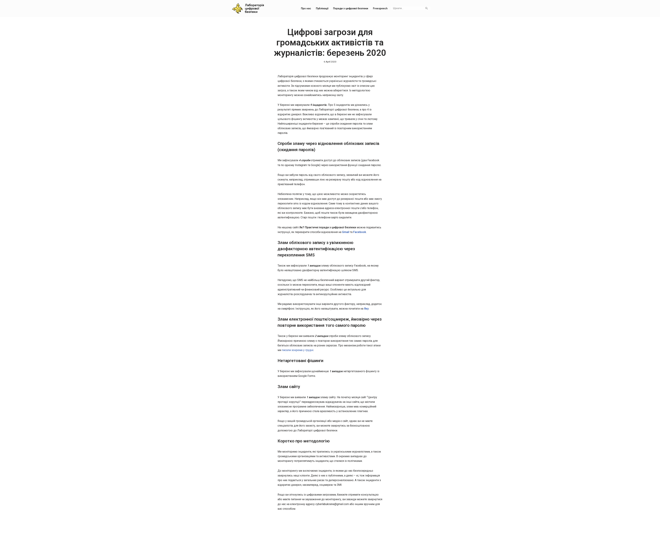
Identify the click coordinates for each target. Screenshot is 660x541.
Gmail (345, 232)
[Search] (426, 8)
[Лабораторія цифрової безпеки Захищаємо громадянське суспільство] (248, 8)
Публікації (322, 8)
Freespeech (380, 8)
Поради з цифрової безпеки (350, 8)
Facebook (359, 232)
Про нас (306, 8)
